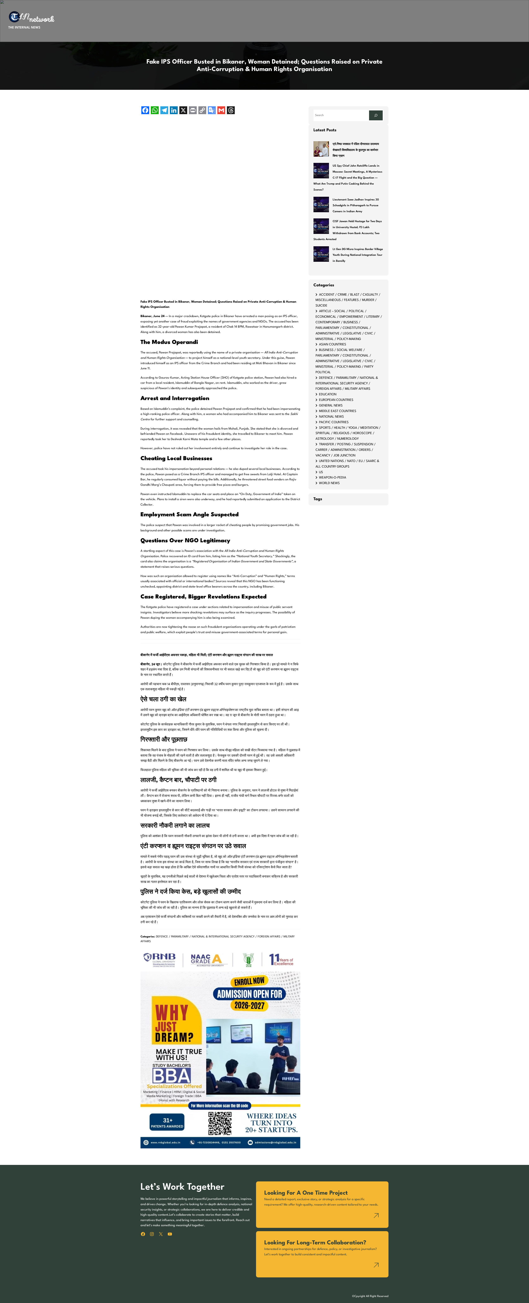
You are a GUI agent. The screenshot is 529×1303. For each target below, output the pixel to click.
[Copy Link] (202, 110)
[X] (183, 110)
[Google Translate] (212, 110)
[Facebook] (145, 110)
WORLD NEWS (329, 483)
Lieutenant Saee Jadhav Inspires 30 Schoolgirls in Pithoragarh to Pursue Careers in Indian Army (356, 205)
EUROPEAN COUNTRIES (336, 400)
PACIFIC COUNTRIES (334, 422)
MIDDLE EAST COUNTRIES (337, 411)
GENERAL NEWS (331, 405)
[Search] (376, 115)
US (321, 472)
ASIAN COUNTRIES (332, 344)
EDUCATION (327, 394)
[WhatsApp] (155, 110)
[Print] (193, 110)
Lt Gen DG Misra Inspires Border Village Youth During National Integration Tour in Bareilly (358, 255)
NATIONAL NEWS (331, 416)
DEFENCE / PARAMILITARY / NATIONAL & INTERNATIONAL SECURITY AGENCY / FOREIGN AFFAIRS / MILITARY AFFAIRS (347, 383)
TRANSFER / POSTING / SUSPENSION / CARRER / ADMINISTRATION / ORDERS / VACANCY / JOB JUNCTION (346, 450)
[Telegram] (164, 110)
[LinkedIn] (174, 110)
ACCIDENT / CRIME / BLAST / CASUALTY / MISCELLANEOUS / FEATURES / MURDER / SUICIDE (348, 300)
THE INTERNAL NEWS (24, 27)
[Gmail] (221, 110)
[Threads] (231, 110)
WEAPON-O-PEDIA (332, 477)
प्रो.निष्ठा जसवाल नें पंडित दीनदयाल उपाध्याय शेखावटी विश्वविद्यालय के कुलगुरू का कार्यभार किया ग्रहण (356, 150)
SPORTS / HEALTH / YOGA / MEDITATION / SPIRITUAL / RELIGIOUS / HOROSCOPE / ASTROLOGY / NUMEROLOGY (348, 433)
